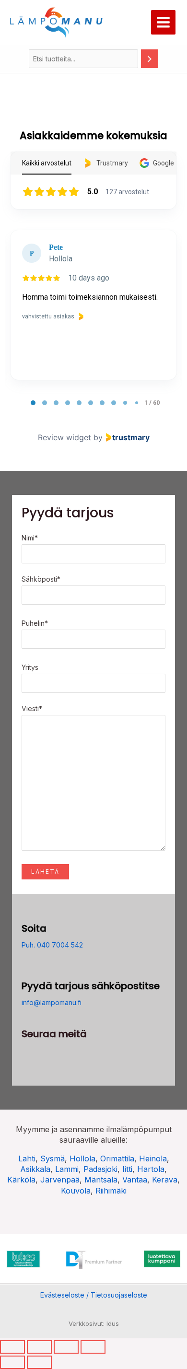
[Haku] (149, 58)
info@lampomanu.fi (52, 1002)
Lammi (67, 1169)
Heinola (153, 1158)
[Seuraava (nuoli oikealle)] (39, 1362)
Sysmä (52, 1158)
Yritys (30, 667)
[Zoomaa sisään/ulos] (12, 1347)
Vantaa (134, 1179)
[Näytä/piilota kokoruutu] (39, 1347)
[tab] (33, 403)
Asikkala (35, 1169)
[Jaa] (66, 1347)
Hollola (82, 1158)
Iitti (127, 1169)
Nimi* (30, 538)
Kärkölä (21, 1179)
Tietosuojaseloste (119, 1295)
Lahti (26, 1158)
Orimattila (117, 1158)
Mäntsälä (100, 1179)
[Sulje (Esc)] (93, 1347)
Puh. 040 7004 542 (52, 945)
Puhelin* (35, 623)
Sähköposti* (41, 579)
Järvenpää (60, 1179)
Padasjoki (100, 1169)
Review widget (64, 437)
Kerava (164, 1179)
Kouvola (76, 1190)
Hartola (150, 1169)
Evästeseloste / (65, 1295)
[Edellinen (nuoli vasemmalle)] (12, 1362)
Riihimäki (111, 1190)
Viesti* (32, 708)
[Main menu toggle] (163, 22)
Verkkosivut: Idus (94, 1323)
